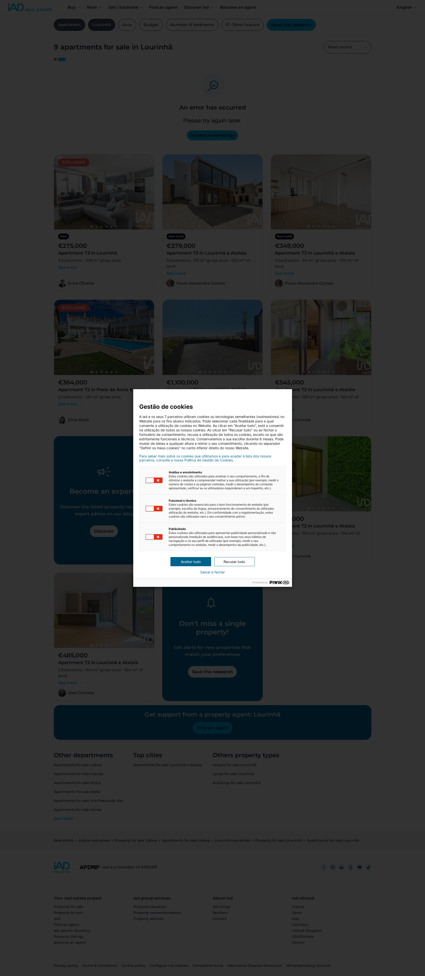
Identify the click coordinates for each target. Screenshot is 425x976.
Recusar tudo (234, 562)
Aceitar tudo (191, 562)
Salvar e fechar (212, 572)
